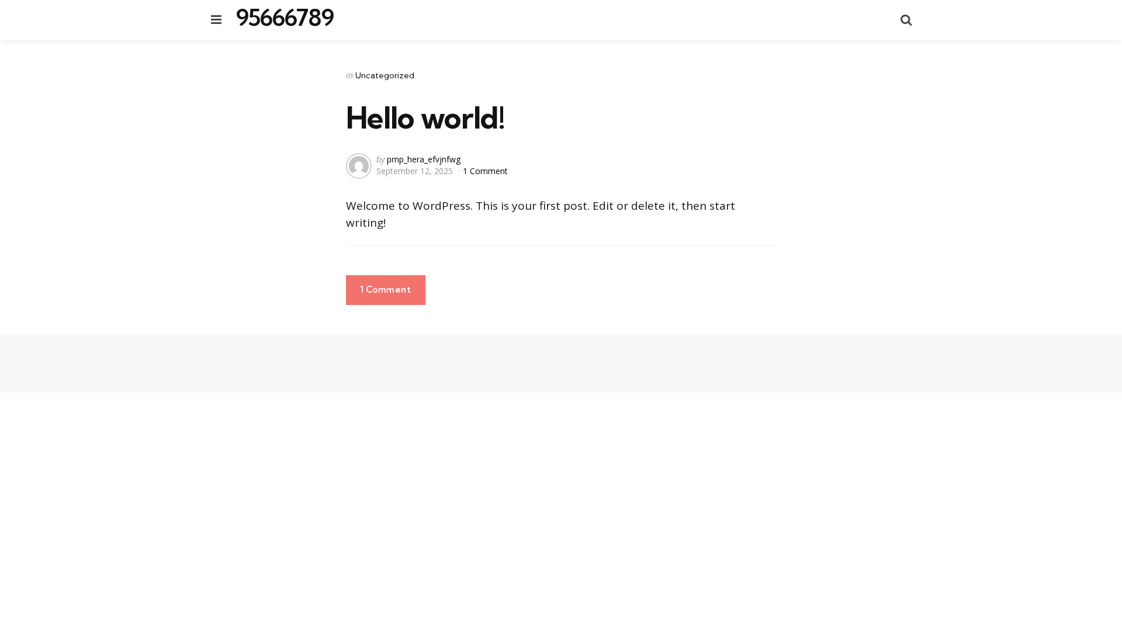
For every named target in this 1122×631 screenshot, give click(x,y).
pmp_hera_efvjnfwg (423, 159)
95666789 (285, 17)
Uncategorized (384, 75)
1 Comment (485, 170)
